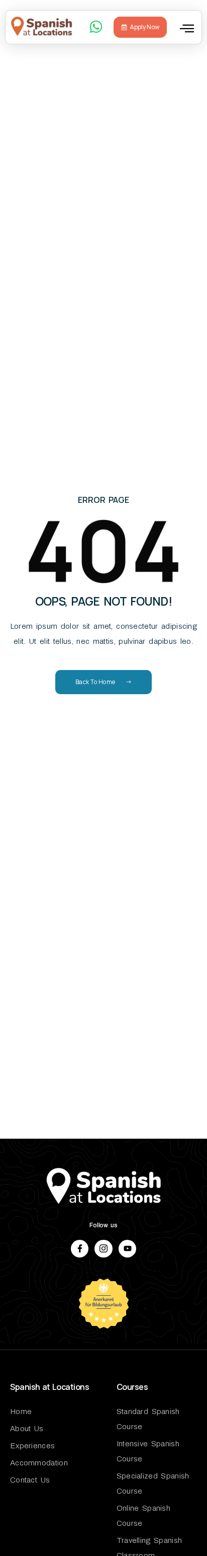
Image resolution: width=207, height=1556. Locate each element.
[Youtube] (127, 1248)
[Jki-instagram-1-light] (103, 1248)
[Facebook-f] (79, 1248)
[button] (186, 28)
